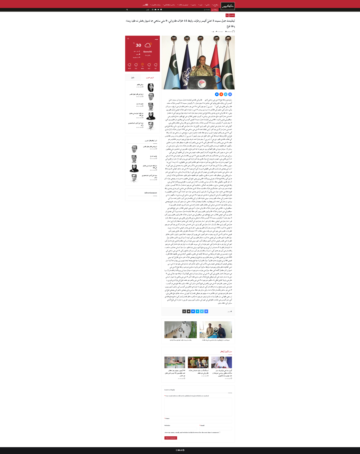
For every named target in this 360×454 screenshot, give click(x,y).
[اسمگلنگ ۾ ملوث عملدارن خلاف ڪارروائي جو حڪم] (198, 362)
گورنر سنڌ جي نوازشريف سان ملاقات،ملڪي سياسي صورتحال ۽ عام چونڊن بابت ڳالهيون (222, 373)
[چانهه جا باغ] (151, 107)
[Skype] (197, 311)
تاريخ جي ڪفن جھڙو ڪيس (136, 94)
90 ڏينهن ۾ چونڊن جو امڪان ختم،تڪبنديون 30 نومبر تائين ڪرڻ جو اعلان (175, 373)
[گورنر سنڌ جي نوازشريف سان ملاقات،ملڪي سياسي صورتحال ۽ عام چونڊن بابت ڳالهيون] (221, 362)
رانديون (194, 5)
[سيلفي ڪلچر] (151, 88)
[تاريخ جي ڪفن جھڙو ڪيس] (151, 97)
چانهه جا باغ (140, 104)
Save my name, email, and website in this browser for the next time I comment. (191, 432)
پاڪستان (215, 5)
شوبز (201, 5)
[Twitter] (226, 94)
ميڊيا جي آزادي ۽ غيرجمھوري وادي (135, 124)
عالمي (207, 5)
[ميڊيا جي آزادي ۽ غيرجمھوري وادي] (151, 126)
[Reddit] (221, 94)
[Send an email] (225, 31)
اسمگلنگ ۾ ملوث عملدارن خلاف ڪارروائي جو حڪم (198, 372)
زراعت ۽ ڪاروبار (156, 5)
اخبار (144, 5)
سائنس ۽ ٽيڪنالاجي (169, 5)
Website (167, 425)
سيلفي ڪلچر (140, 84)
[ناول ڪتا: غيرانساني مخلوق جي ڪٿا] (151, 116)
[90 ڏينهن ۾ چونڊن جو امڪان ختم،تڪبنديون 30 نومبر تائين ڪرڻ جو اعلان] (174, 362)
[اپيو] (184, 311)
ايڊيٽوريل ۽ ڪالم (183, 5)
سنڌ (227, 15)
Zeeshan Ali (229, 31)
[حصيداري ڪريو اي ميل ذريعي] (188, 311)
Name (167, 418)
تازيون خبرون (150, 77)
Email (202, 425)
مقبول (132, 77)
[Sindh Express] (228, 6)
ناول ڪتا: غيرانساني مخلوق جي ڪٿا (201, 9)
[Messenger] (217, 94)
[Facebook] (230, 94)
